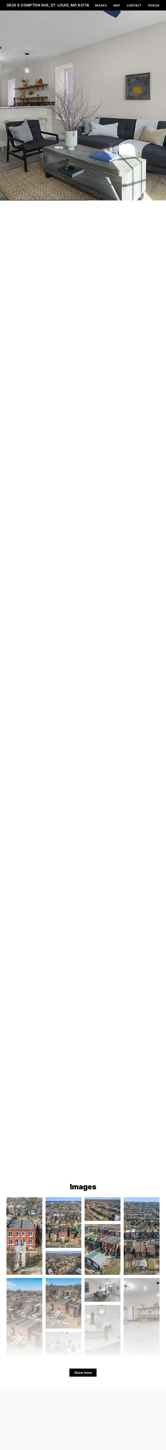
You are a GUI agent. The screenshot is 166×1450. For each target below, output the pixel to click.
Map (116, 5)
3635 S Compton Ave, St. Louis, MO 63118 (47, 5)
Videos (154, 5)
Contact (134, 5)
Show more (83, 1373)
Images (101, 5)
